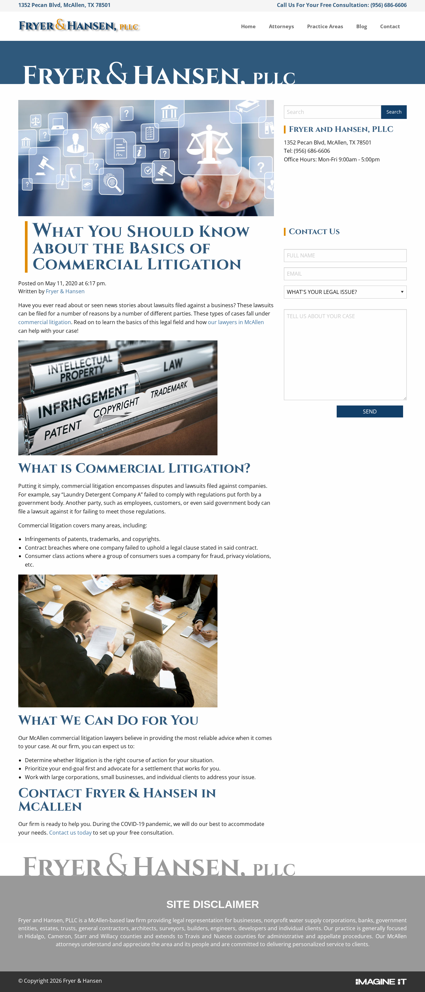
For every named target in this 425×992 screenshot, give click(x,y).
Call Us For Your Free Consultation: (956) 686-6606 (342, 5)
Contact (390, 26)
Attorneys (281, 26)
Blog (361, 26)
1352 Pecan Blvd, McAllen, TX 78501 (64, 5)
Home (248, 26)
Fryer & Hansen (65, 291)
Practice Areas (325, 26)
